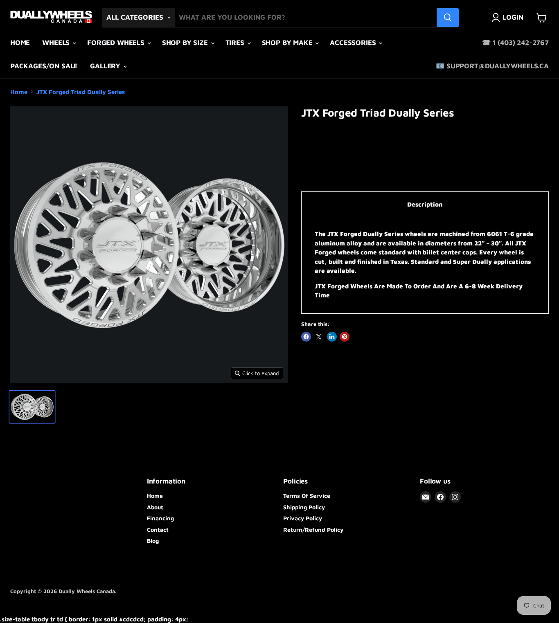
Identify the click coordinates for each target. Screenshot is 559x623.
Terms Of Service (306, 495)
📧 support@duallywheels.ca (492, 66)
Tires (235, 42)
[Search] (448, 17)
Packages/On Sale (44, 66)
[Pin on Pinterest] (344, 337)
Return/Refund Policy (313, 529)
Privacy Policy (302, 518)
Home (20, 42)
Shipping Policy (304, 507)
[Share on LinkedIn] (332, 337)
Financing (160, 518)
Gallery (106, 66)
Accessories (354, 42)
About (155, 507)
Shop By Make (288, 42)
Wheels (57, 42)
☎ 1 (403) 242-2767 (515, 42)
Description (424, 204)
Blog (153, 540)
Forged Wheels (117, 42)
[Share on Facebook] (306, 337)
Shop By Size (186, 42)
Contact (158, 529)
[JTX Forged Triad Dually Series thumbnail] (32, 407)
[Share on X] (319, 337)
